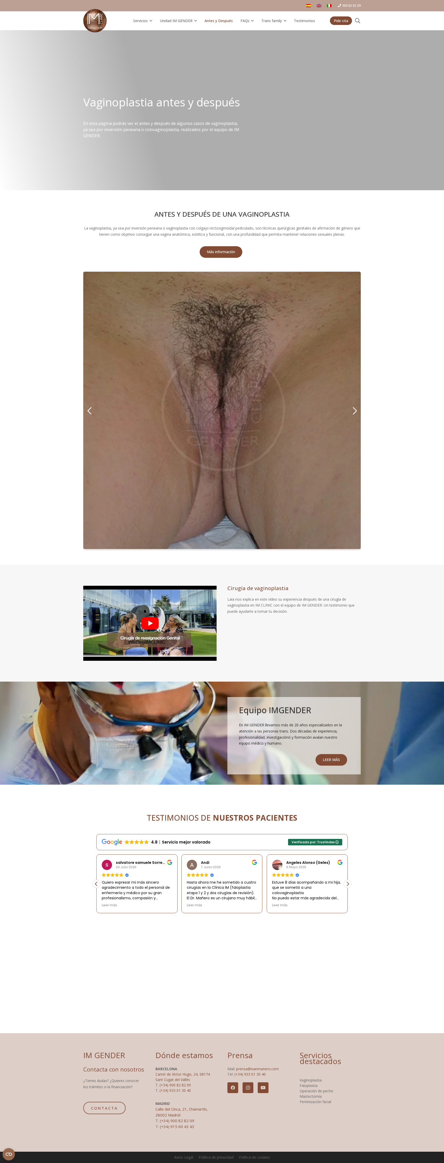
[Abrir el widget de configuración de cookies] (9, 1154)
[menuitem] (320, 5)
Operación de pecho (316, 1090)
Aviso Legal (183, 1157)
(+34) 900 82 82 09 (175, 1085)
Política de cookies (254, 1157)
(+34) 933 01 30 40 (175, 1090)
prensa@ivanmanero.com (257, 1068)
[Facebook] (232, 1087)
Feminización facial (315, 1101)
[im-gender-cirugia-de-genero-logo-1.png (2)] (95, 20)
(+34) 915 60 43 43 (177, 1126)
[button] (150, 21)
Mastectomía (311, 1096)
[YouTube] (263, 1087)
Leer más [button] (104, 905)
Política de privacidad (216, 1157)
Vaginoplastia (311, 1080)
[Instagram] (248, 1087)
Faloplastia (309, 1085)
